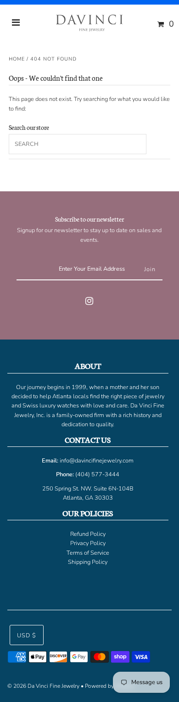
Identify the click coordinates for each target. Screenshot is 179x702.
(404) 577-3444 (97, 474)
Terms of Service (88, 553)
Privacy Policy (88, 543)
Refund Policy (88, 534)
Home (17, 59)
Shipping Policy (87, 562)
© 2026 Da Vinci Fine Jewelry (43, 686)
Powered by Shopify (109, 686)
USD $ (26, 635)
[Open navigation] (16, 24)
